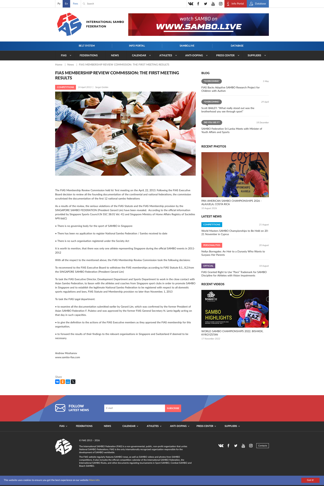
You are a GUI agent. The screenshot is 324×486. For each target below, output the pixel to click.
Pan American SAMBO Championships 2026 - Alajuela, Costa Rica (231, 203)
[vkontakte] (190, 4)
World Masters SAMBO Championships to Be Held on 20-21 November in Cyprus (234, 233)
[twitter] (205, 4)
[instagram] (220, 4)
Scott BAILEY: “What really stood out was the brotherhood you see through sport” (227, 110)
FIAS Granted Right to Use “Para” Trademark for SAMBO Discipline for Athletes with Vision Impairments (234, 274)
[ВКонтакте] (57, 381)
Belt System (87, 46)
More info (94, 480)
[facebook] (198, 4)
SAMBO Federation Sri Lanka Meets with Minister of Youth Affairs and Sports (231, 131)
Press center (225, 55)
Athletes (165, 55)
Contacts (262, 446)
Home (59, 64)
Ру (59, 3)
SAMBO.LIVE (187, 46)
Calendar (139, 55)
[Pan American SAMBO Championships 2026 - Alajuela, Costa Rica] (235, 174)
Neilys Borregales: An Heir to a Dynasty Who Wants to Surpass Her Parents (233, 253)
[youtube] (213, 4)
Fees (75, 3)
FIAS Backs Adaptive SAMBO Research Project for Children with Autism (230, 89)
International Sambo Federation (105, 24)
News (115, 55)
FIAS (64, 55)
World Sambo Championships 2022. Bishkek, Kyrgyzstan (232, 333)
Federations (89, 55)
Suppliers (254, 55)
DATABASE (237, 46)
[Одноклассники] (62, 381)
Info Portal (137, 46)
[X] (73, 381)
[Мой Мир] (68, 381)
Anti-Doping (194, 55)
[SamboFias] (63, 447)
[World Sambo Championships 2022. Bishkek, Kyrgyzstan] (235, 309)
